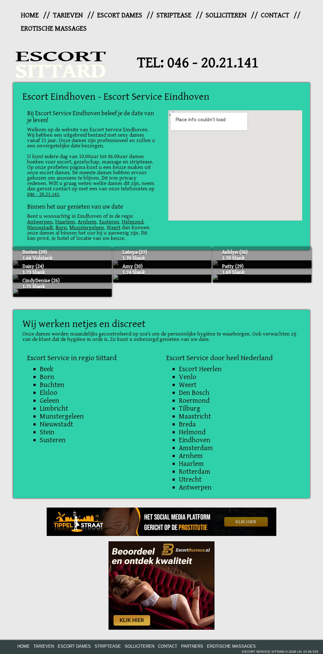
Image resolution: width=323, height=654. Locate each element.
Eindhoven (194, 440)
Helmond (132, 222)
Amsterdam (196, 448)
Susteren (109, 222)
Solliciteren (226, 15)
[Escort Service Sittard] (60, 62)
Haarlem (65, 222)
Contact (275, 15)
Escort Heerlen (200, 369)
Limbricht (54, 408)
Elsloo (48, 393)
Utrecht (190, 479)
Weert (113, 227)
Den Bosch (194, 393)
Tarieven (68, 15)
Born (61, 227)
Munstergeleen (86, 227)
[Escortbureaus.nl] (161, 585)
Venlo (188, 377)
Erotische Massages (54, 28)
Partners (192, 646)
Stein (47, 432)
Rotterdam (194, 471)
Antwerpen (40, 222)
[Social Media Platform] (161, 522)
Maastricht (195, 416)
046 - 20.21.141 (213, 63)
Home (30, 15)
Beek (46, 369)
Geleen (49, 400)
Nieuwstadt (40, 227)
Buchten (52, 385)
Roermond (194, 400)
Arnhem (87, 222)
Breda (187, 424)
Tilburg (189, 408)
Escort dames (119, 15)
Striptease (173, 15)
